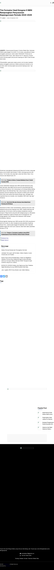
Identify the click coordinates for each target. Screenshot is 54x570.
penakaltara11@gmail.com (27, 553)
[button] (50, 3)
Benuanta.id (8, 565)
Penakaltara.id (6, 564)
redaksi (3, 18)
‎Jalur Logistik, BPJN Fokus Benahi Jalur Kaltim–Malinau (15, 270)
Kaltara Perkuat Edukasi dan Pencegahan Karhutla (14, 250)
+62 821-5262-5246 (26, 555)
